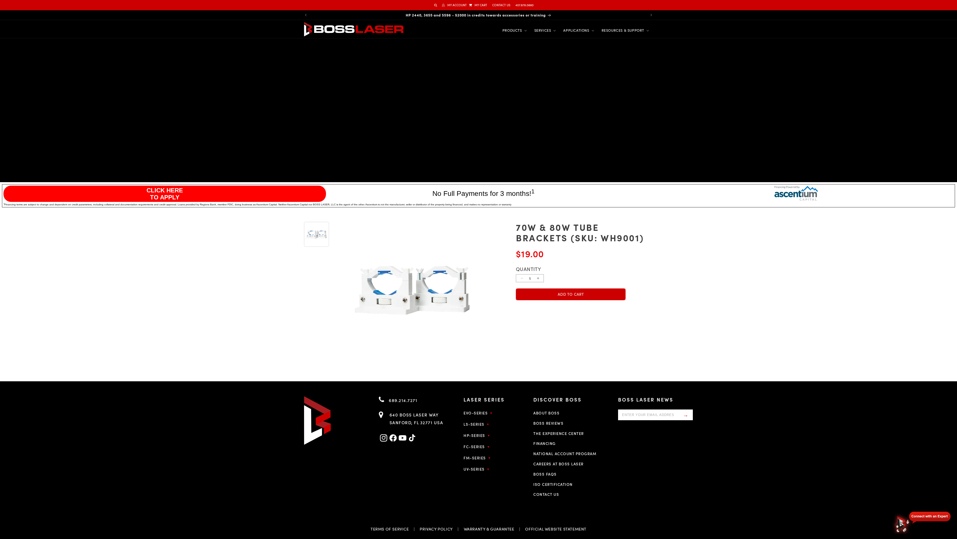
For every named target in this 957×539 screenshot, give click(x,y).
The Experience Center (558, 433)
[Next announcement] (651, 15)
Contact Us (546, 494)
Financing (544, 443)
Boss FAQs (545, 474)
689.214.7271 (402, 400)
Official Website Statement (555, 529)
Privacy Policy (436, 529)
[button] (478, 5)
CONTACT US (501, 5)
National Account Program (564, 453)
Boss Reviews (548, 423)
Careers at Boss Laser (558, 463)
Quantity (528, 269)
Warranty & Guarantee (489, 529)
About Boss (546, 412)
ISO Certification (553, 484)
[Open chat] (922, 522)
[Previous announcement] (305, 15)
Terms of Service (390, 529)
